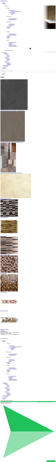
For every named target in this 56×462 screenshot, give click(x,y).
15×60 (8, 56)
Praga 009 (2, 292)
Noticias (4, 67)
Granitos (8, 36)
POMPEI (2, 198)
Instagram (5, 331)
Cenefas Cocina (5, 310)
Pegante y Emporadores (13, 46)
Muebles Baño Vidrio (13, 34)
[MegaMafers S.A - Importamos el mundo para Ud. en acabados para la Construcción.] (3, 0)
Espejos (10, 44)
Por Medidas (5, 52)
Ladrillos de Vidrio (12, 45)
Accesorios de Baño (12, 42)
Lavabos (8, 27)
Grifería (8, 35)
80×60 (8, 62)
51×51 (8, 60)
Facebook (2, 331)
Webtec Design (14, 334)
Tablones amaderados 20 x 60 (16, 11)
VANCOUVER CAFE (4, 142)
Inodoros (8, 26)
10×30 (8, 55)
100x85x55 (9, 64)
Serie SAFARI (3, 217)
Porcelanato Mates (12, 19)
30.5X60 (8, 58)
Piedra (8, 37)
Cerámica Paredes (12, 12)
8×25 (8, 54)
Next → (3, 330)
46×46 (8, 59)
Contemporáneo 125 (3, 254)
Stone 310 (2, 273)
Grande (6, 61)
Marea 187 (2, 236)
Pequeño (6, 53)
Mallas (10, 25)
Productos (4, 3)
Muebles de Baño (12, 367)
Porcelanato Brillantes (13, 18)
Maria (1, 310)
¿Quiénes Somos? (6, 65)
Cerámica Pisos (11, 10)
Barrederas (11, 43)
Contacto (4, 68)
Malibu (1, 329)
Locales (6, 66)
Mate (12, 14)
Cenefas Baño (11, 359)
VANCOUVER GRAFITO (5, 110)
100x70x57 (9, 63)
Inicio (4, 2)
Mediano (6, 57)
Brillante (12, 13)
